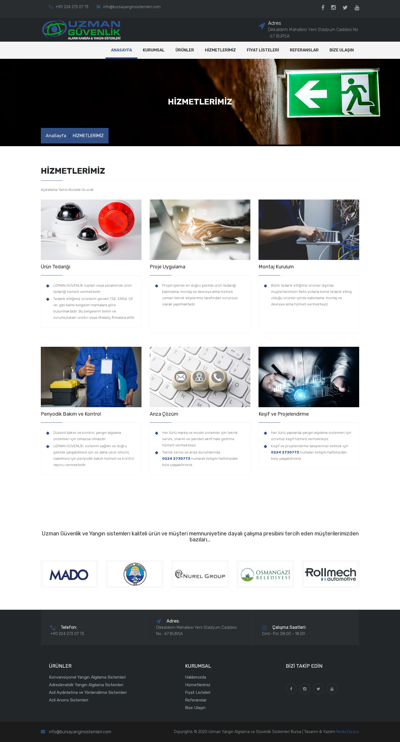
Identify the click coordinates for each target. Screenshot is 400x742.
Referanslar (196, 700)
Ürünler (185, 50)
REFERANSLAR (304, 50)
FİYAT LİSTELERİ (263, 50)
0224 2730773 (176, 458)
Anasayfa (121, 50)
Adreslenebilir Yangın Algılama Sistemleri (86, 684)
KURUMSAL (154, 50)
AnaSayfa (56, 135)
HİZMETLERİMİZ (220, 50)
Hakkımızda (195, 677)
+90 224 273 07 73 (72, 7)
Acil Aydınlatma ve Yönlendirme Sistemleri (88, 692)
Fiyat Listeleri (197, 692)
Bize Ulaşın (195, 707)
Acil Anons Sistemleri (68, 700)
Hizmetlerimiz (197, 684)
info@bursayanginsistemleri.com (132, 7)
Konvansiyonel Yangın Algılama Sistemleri (87, 677)
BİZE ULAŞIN (342, 50)
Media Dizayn (347, 731)
